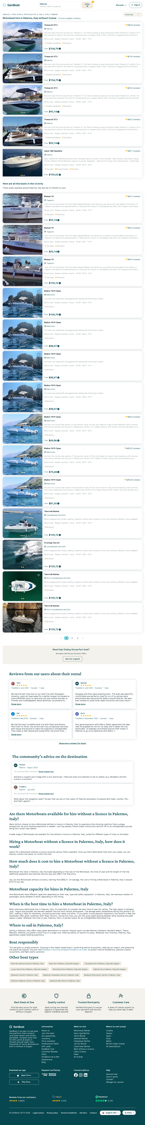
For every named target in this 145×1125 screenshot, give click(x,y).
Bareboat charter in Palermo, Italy (24, 975)
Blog (44, 1062)
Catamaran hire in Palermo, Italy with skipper (102, 963)
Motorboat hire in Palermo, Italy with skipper (70, 969)
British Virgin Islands (115, 1044)
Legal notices (38, 1113)
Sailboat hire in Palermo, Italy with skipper (109, 969)
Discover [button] (120, 5)
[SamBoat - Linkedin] (86, 1075)
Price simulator (48, 1041)
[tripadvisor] (101, 1096)
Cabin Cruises (80, 1051)
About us (46, 1030)
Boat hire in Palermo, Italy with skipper (64, 963)
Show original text (46, 772)
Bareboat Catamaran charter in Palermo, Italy (61, 975)
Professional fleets (50, 1044)
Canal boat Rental (82, 1046)
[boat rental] (11, 4)
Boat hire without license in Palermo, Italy (27, 963)
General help (111, 1074)
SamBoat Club (48, 1049)
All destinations (113, 1046)
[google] (57, 1096)
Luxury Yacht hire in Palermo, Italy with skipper (29, 969)
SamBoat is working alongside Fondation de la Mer (64, 949)
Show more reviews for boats (72, 743)
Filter (89, 3)
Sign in (137, 4)
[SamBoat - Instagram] (81, 1075)
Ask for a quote (72, 658)
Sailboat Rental (81, 1038)
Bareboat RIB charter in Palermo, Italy (65, 981)
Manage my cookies (115, 1082)
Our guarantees (48, 1036)
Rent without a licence (84, 1049)
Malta (108, 1041)
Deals (76, 1054)
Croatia (109, 1030)
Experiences (47, 1059)
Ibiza (108, 1038)
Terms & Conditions (69, 1113)
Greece (109, 1033)
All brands (78, 1057)
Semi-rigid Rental (81, 1033)
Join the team (48, 1033)
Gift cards (46, 1046)
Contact (110, 1079)
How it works (112, 1077)
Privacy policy (52, 1113)
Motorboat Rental (82, 1030)
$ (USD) (128, 1112)
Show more (16, 704)
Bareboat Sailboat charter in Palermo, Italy (28, 981)
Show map (129, 15)
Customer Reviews (50, 1051)
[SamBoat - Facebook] (76, 1075)
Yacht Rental (79, 1036)
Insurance (46, 1038)
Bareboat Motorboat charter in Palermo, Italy (102, 975)
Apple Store (26, 1075)
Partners (83, 1113)
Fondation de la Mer (50, 1057)
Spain (108, 1036)
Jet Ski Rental (80, 1044)
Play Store (25, 1082)
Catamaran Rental (82, 1041)
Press (44, 1054)
